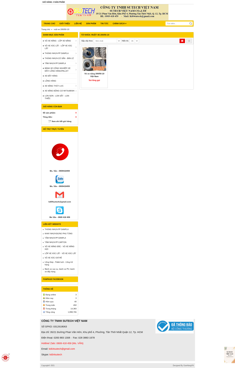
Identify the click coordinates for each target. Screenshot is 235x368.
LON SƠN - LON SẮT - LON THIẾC (57, 97)
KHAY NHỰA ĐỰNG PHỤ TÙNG (58, 233)
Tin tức (104, 23)
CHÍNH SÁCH (119, 23)
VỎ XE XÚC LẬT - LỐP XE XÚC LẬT (58, 47)
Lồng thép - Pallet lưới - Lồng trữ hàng (59, 263)
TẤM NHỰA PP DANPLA (55, 63)
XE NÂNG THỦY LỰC (54, 86)
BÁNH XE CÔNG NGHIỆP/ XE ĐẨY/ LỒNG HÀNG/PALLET (57, 69)
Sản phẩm (91, 23)
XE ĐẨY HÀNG (51, 76)
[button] (107, 41)
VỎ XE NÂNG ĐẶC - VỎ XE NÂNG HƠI (59, 247)
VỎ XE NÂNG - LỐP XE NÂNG (58, 41)
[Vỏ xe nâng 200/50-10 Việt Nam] (94, 59)
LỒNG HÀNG (50, 81)
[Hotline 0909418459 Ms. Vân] (5, 357)
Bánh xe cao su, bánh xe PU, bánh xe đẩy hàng (60, 270)
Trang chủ (49, 23)
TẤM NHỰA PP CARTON (55, 242)
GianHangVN (188, 366)
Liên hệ (78, 23)
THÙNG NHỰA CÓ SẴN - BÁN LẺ (59, 58)
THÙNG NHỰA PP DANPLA (57, 53)
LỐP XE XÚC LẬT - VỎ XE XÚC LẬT (60, 253)
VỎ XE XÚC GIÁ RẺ (53, 258)
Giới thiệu (64, 23)
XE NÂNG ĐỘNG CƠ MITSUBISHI (59, 91)
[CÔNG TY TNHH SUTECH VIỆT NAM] (229, 355)
